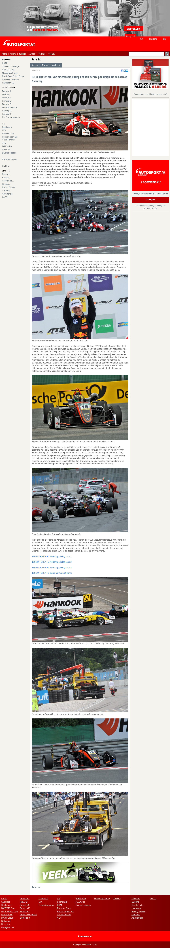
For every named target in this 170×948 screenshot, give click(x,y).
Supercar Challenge (10, 66)
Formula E (6, 101)
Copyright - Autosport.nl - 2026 (85, 945)
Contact (51, 53)
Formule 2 (6, 98)
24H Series (7, 146)
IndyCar (5, 94)
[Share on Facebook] (122, 71)
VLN (4, 143)
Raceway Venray (9, 159)
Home (4, 53)
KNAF (4, 63)
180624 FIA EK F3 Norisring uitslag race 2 (52, 562)
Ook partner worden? (159, 94)
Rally (164, 38)
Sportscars (7, 127)
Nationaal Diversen (10, 79)
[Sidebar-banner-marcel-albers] (150, 74)
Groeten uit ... (8, 181)
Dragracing (153, 38)
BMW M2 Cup (8, 70)
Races (45, 65)
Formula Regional (9, 107)
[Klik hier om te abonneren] (150, 176)
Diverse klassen (9, 153)
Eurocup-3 (6, 111)
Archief (32, 53)
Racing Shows (8, 187)
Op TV (5, 197)
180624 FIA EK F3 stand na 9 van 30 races (52, 573)
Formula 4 (6, 114)
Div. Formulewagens (11, 117)
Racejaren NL (8, 83)
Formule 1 (6, 91)
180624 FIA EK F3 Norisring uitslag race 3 (52, 567)
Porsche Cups (8, 133)
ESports (5, 177)
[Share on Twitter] (125, 71)
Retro (142, 38)
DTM (4, 130)
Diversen (6, 174)
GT (3, 124)
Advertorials (7, 194)
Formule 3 (6, 104)
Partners (42, 53)
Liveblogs (6, 184)
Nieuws (13, 53)
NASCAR (6, 149)
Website (56, 65)
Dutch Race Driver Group (13, 76)
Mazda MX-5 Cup (10, 73)
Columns (6, 190)
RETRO (5, 166)
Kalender (22, 53)
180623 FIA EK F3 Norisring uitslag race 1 (52, 556)
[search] (167, 54)
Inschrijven (150, 200)
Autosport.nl (130, 36)
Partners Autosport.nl (142, 94)
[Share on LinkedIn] (127, 71)
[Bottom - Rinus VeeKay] (80, 872)
